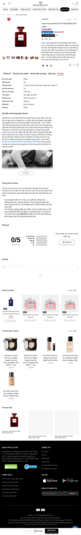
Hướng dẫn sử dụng (38, 73)
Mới (9, 19)
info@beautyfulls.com (65, 522)
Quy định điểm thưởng (49, 465)
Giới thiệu (45, 451)
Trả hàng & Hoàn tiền (9, 492)
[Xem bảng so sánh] (77, 65)
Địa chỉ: (23, 518)
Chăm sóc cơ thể (39, 9)
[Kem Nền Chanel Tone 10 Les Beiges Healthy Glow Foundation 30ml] (70, 344)
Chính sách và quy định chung (12, 479)
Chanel (45, 19)
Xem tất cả (71, 290)
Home (5, 9)
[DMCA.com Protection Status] (11, 466)
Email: (56, 522)
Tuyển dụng (46, 462)
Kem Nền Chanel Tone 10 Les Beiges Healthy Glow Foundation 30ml (70, 358)
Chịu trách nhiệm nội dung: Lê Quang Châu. (23, 522)
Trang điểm (14, 9)
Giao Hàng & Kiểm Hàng (10, 489)
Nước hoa (65, 9)
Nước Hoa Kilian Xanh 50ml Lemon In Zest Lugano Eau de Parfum (10, 314)
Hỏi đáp (60, 73)
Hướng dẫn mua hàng (49, 468)
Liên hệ (44, 455)
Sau (75, 19)
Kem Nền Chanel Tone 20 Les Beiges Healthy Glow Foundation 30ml (10, 393)
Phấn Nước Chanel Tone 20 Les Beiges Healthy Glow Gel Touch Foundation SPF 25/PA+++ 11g (30, 360)
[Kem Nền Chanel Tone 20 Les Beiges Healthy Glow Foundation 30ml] (11, 379)
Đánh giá (52, 73)
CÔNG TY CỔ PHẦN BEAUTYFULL (40, 515)
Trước (69, 19)
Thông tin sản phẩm (20, 73)
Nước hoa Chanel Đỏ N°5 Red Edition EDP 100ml (22, 142)
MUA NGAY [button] (51, 531)
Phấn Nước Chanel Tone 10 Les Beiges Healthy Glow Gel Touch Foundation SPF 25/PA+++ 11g (11, 360)
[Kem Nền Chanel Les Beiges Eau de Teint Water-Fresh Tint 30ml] (50, 344)
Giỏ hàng (39, 531)
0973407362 (49, 522)
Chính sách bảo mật (9, 496)
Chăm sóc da (25, 9)
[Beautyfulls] (3, 15)
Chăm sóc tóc (53, 9)
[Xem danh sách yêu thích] (73, 65)
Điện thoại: (41, 522)
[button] (70, 65)
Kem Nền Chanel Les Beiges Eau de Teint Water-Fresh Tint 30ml (50, 358)
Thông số (7, 73)
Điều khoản (45, 458)
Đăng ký (72, 493)
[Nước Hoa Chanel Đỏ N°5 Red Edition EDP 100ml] (14, 420)
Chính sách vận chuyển (10, 485)
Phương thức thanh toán (10, 482)
